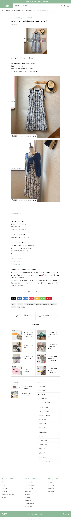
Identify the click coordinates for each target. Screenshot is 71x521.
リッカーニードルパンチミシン (47, 461)
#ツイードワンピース (16, 261)
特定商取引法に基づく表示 (8, 494)
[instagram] (63, 514)
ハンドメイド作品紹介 (27, 17)
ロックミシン (43, 440)
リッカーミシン (42, 457)
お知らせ (50, 482)
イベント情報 (41, 386)
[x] (65, 514)
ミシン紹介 (42, 436)
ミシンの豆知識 (43, 432)
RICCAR (13, 304)
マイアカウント (5, 488)
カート (3, 485)
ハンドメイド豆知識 (44, 411)
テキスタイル (41, 394)
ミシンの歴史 (42, 419)
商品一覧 (4, 482)
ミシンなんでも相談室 (44, 415)
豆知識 (23, 307)
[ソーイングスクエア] (6, 6)
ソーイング (19, 304)
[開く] (68, 6)
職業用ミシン (43, 444)
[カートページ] (64, 6)
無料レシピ (42, 453)
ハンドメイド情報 (16, 17)
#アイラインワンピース (17, 264)
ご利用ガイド (5, 491)
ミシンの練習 (42, 423)
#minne (13, 258)
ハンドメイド (38, 304)
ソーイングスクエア (28, 304)
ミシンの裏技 (42, 428)
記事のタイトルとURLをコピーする (35, 291)
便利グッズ (42, 448)
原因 (19, 307)
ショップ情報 (41, 390)
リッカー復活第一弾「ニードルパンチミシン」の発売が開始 (35, 1)
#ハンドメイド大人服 (16, 213)
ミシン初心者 (46, 304)
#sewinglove (14, 280)
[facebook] (68, 514)
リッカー (14, 307)
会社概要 (4, 497)
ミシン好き (53, 304)
